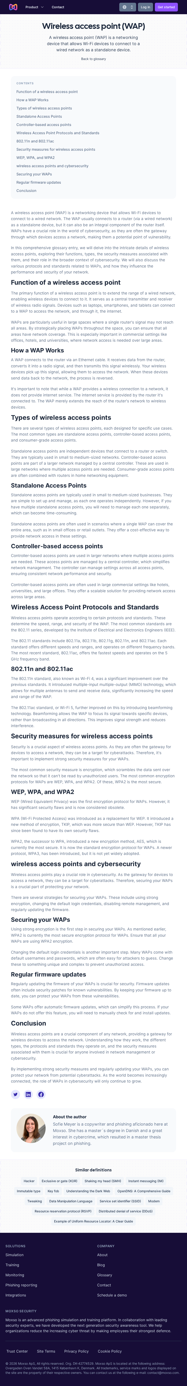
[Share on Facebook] (41, 1094)
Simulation (14, 1254)
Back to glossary (93, 59)
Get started (166, 7)
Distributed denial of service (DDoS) (126, 1211)
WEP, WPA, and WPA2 (35, 157)
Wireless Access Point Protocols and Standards (57, 133)
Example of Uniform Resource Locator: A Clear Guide (93, 1221)
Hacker (29, 1181)
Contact (58, 7)
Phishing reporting (21, 1285)
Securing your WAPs (34, 174)
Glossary (104, 1275)
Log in (145, 7)
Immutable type (28, 1191)
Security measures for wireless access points (55, 149)
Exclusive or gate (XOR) (59, 1181)
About (102, 1254)
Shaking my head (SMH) (103, 1181)
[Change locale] (127, 7)
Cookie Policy (110, 1351)
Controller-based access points (43, 124)
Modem (154, 1201)
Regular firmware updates (38, 182)
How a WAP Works (32, 100)
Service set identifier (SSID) (120, 1201)
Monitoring (14, 1275)
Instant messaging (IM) (146, 1181)
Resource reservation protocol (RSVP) (63, 1211)
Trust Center (17, 1351)
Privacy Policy (76, 1351)
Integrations (15, 1295)
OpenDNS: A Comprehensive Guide (143, 1191)
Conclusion (26, 190)
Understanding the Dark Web (88, 1191)
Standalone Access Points (39, 116)
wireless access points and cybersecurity (52, 166)
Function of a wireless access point (47, 91)
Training (12, 1265)
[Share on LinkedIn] (28, 1094)
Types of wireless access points (44, 108)
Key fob (53, 1191)
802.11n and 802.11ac (35, 141)
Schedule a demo (112, 1295)
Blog (101, 1265)
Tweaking (34, 1201)
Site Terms (46, 1351)
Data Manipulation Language (70, 1201)
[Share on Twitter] (15, 1094)
